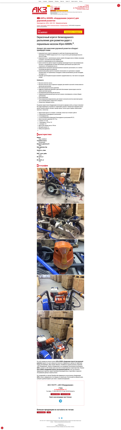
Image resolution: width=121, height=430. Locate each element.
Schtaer (79, 12)
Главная (38, 25)
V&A (81, 12)
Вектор (74, 12)
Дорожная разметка (64, 25)
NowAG (76, 12)
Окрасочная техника (41, 412)
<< (38, 18)
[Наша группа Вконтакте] (59, 418)
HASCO (68, 12)
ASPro (66, 12)
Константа (71, 12)
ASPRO (48, 25)
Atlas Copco (59, 12)
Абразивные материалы (62, 10)
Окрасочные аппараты (55, 25)
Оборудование (43, 25)
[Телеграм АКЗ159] (60, 402)
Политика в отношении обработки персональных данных (62, 421)
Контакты (51, 421)
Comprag (63, 12)
